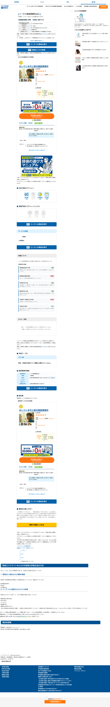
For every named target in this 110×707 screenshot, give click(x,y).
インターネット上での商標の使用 (23, 546)
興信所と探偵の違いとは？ (45, 676)
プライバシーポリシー (80, 671)
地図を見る (53, 377)
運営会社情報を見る (6, 661)
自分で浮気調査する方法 (44, 671)
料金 (68, 2)
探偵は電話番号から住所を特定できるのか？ (50, 690)
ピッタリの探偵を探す (37, 44)
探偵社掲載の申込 (79, 667)
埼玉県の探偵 (5, 671)
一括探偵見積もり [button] (55, 702)
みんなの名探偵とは (68, 6)
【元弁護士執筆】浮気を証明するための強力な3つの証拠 (53, 679)
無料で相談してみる (36, 525)
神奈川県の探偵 (6, 669)
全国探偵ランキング (43, 667)
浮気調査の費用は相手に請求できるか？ (49, 675)
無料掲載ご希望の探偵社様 (90, 6)
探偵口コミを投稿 (36, 50)
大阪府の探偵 (5, 673)
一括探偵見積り (103, 6)
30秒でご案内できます (37, 116)
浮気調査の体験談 (43, 673)
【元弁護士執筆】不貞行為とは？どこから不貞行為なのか (53, 682)
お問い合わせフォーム (24, 616)
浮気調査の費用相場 (43, 669)
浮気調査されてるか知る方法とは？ (47, 688)
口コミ (42, 2)
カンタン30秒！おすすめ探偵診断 (35, 6)
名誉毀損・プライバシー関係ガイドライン (25, 548)
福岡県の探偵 (5, 675)
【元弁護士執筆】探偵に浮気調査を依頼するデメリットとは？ (54, 681)
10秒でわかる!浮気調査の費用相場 (53, 6)
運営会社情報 (77, 669)
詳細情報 (16, 2)
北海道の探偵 (5, 676)
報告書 (93, 2)
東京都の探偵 (5, 667)
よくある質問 (79, 6)
